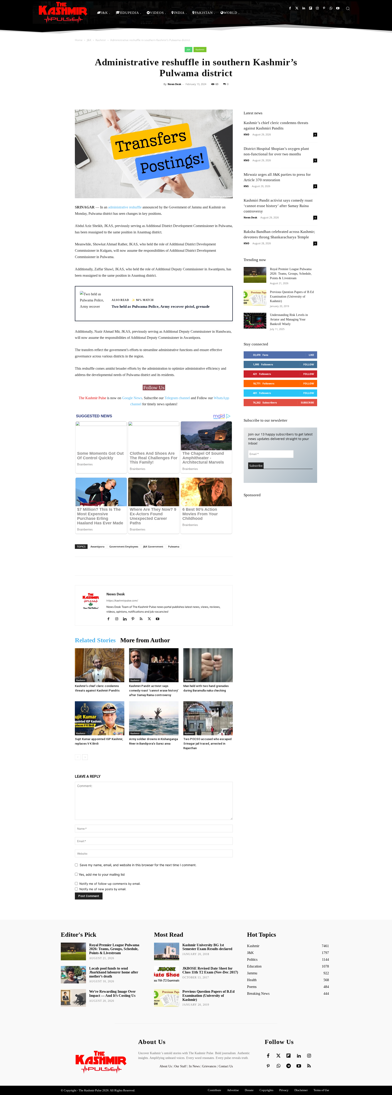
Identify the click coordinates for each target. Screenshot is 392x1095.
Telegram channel (177, 398)
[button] (348, 8)
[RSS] (143, 619)
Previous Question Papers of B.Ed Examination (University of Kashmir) (292, 296)
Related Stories (95, 640)
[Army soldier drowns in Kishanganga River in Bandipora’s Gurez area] (154, 718)
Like (311, 355)
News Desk (174, 84)
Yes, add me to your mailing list (101, 874)
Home (79, 40)
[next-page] (85, 757)
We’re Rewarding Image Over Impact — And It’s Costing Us (112, 993)
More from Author (145, 640)
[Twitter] (297, 8)
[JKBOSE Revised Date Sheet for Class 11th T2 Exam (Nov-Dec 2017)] (166, 975)
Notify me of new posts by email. (102, 889)
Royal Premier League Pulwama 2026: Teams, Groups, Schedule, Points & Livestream (291, 273)
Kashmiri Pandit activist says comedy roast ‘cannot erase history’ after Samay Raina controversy (153, 690)
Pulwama (173, 546)
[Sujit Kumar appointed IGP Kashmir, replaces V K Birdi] (99, 718)
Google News (132, 398)
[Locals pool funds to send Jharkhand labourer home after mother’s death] (73, 975)
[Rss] (309, 1066)
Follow (308, 364)
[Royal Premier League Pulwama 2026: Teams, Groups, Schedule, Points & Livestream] (255, 275)
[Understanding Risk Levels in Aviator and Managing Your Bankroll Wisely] (255, 321)
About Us (166, 1066)
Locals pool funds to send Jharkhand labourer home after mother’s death (113, 972)
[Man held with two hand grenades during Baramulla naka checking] (208, 665)
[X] (151, 619)
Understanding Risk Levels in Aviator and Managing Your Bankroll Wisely (289, 319)
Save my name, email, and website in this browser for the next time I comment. (138, 865)
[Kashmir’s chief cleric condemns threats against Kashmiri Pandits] (99, 665)
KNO (246, 134)
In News (194, 1066)
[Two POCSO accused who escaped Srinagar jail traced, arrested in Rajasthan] (208, 718)
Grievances (209, 1066)
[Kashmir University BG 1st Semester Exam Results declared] (166, 951)
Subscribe (307, 402)
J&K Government (153, 546)
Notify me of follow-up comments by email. (110, 883)
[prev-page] (78, 757)
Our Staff (180, 1066)
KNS (246, 186)
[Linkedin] (304, 8)
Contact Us (226, 1066)
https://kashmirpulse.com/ (122, 600)
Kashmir (101, 40)
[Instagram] (317, 8)
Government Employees (123, 546)
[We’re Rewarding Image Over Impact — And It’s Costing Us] (73, 998)
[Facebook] (290, 8)
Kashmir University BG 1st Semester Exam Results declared (207, 947)
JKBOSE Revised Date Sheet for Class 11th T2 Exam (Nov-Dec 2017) (210, 970)
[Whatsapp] (331, 8)
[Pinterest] (324, 8)
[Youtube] (338, 8)
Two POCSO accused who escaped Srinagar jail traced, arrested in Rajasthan (207, 743)
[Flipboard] (310, 8)
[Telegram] (288, 1066)
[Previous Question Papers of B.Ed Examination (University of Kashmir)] (255, 298)
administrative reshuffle (125, 207)
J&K (89, 40)
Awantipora (97, 546)
